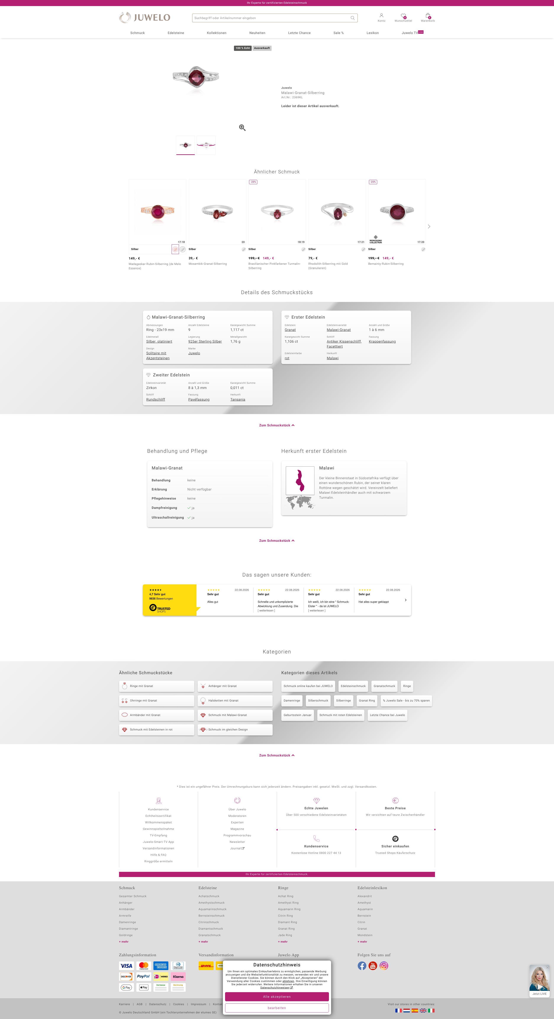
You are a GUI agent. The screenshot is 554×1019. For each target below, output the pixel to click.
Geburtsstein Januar (298, 715)
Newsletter (237, 842)
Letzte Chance (299, 33)
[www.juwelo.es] (415, 1011)
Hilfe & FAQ (159, 855)
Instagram (384, 965)
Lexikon (373, 33)
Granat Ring (367, 701)
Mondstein (365, 935)
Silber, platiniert (159, 341)
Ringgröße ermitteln (158, 861)
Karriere (124, 1004)
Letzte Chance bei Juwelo (387, 715)
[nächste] (428, 226)
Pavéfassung (198, 399)
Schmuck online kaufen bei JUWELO (308, 686)
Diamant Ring (287, 922)
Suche (353, 18)
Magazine (237, 829)
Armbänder (127, 909)
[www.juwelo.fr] (398, 1011)
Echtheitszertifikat (158, 816)
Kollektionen (217, 33)
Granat (290, 329)
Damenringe (292, 701)
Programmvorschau (237, 836)
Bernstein (364, 916)
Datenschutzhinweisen (274, 988)
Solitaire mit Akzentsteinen (158, 356)
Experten (237, 823)
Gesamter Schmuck (133, 896)
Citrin (362, 922)
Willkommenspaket (158, 823)
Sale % (339, 33)
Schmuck (137, 33)
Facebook (362, 965)
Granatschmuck (384, 686)
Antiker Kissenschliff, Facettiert (344, 344)
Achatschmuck (209, 896)
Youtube (373, 965)
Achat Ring (285, 896)
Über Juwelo (237, 810)
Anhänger (125, 903)
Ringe (407, 686)
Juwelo (194, 353)
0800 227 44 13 (330, 853)
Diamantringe (128, 929)
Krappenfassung (382, 341)
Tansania (237, 399)
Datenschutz (157, 1004)
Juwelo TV (412, 33)
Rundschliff (155, 399)
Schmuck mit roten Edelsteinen (341, 715)
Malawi (332, 358)
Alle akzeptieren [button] (277, 997)
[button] (381, 18)
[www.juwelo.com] (423, 1011)
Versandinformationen (158, 848)
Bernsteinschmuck (212, 916)
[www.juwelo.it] (431, 1011)
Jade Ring (285, 935)
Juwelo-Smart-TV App (158, 842)
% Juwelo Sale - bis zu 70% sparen (406, 701)
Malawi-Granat (339, 329)
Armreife (125, 916)
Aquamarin (365, 909)
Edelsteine (176, 33)
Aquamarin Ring (289, 909)
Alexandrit (365, 896)
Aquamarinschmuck (213, 909)
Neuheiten (257, 33)
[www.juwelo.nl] (406, 1011)
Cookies (178, 1004)
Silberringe (343, 701)
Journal (235, 848)
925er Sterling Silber (205, 341)
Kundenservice (158, 810)
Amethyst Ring (288, 903)
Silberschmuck (318, 701)
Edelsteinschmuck (353, 686)
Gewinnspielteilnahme (158, 829)
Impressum (198, 1004)
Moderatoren (237, 816)
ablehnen (288, 981)
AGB (139, 1004)
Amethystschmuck (212, 903)
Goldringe (126, 935)
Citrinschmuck (209, 922)
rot (287, 358)
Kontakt (218, 1004)
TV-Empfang (158, 836)
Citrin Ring (285, 916)
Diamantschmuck (211, 929)
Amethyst (364, 903)
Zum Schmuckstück (274, 425)
